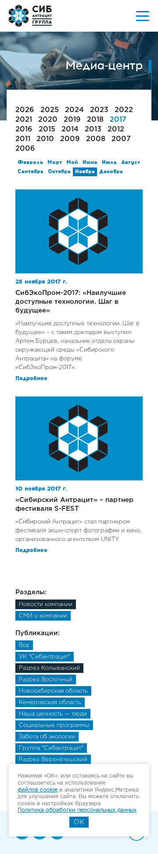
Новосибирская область (53, 691)
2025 (49, 110)
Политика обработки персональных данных (77, 810)
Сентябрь (30, 171)
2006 (25, 148)
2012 (116, 129)
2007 (121, 139)
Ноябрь (85, 171)
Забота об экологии (47, 736)
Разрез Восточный (45, 679)
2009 (70, 139)
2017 (118, 119)
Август (130, 162)
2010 (45, 139)
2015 (47, 129)
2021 (23, 119)
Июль (109, 162)
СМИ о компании (43, 616)
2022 (124, 110)
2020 (47, 119)
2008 (95, 139)
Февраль (30, 162)
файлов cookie (37, 790)
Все (24, 645)
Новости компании (45, 604)
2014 (70, 129)
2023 (99, 110)
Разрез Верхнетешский (53, 759)
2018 (95, 119)
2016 (23, 129)
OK (79, 822)
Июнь (90, 162)
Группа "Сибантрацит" (51, 748)
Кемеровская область (50, 702)
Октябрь (59, 171)
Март (54, 162)
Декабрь (111, 171)
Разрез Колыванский (49, 668)
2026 (24, 110)
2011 (22, 139)
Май (72, 162)
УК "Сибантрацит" (44, 656)
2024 (74, 110)
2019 (72, 119)
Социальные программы (54, 725)
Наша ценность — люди (53, 714)
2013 (93, 129)
